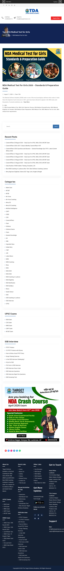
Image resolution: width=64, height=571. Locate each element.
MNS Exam (9, 325)
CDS (7, 217)
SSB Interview (10, 300)
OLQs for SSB (10, 362)
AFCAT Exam (9, 331)
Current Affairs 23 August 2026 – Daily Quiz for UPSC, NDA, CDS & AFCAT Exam (28, 163)
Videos (21, 476)
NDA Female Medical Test (11, 107)
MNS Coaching (10, 262)
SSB (7, 295)
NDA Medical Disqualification (42, 107)
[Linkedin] (41, 515)
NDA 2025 (9, 271)
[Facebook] (35, 515)
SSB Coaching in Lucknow (13, 298)
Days (7, 223)
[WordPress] (35, 518)
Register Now (56, 18)
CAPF (7, 211)
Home (20, 469)
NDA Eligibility (10, 280)
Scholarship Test (23, 503)
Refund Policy (23, 478)
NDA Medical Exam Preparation (23, 109)
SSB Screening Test (11, 377)
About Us (21, 471)
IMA (7, 241)
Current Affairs (10, 220)
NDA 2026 (9, 274)
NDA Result (38, 471)
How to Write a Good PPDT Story (15, 353)
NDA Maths (38, 474)
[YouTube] (38, 518)
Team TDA (18, 94)
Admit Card (9, 187)
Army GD (8, 202)
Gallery (21, 474)
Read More (27, 102)
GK (7, 238)
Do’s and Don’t (7, 543)
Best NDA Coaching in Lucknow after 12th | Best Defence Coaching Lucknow (27, 168)
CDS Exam (9, 322)
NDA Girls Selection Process (26, 107)
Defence (8, 226)
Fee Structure (38, 469)
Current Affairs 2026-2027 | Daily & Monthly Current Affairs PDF (23, 145)
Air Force (8, 196)
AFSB (7, 193)
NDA (5, 105)
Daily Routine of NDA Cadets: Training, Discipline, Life (20, 165)
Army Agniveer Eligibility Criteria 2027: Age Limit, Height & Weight (24, 171)
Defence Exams (10, 229)
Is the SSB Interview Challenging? (15, 359)
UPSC (7, 303)
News (7, 289)
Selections (22, 494)
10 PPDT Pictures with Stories (14, 350)
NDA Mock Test (23, 497)
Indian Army (9, 247)
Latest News (9, 256)
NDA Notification (10, 283)
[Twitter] (38, 515)
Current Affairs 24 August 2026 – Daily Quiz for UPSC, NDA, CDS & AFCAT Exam (28, 160)
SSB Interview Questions (13, 371)
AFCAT (8, 190)
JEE (7, 253)
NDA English (38, 476)
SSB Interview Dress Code (13, 368)
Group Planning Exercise (12, 356)
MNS (7, 259)
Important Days (10, 244)
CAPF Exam (9, 328)
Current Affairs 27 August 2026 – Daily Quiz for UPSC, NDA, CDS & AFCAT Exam (28, 154)
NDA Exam (9, 319)
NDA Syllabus (10, 286)
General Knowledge (11, 235)
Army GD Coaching (11, 205)
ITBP (7, 250)
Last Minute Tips (8, 531)
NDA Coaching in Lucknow (13, 277)
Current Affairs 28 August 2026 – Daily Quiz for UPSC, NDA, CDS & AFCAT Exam (28, 142)
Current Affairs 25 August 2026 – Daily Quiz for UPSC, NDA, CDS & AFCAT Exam (28, 157)
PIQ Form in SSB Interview (13, 365)
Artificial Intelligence (11, 208)
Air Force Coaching (11, 199)
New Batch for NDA (40, 483)
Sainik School (9, 292)
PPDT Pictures (10, 347)
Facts (7, 232)
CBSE (7, 214)
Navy (7, 265)
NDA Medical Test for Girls (49, 109)
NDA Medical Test (36, 109)
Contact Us (22, 480)
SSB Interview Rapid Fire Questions (16, 374)
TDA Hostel (22, 483)
